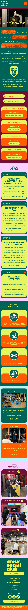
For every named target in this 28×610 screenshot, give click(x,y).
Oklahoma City (14, 585)
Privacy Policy (9, 607)
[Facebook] (10, 597)
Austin (14, 587)
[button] (25, 3)
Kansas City (14, 589)
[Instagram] (14, 597)
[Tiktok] (18, 597)
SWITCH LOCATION (13, 583)
